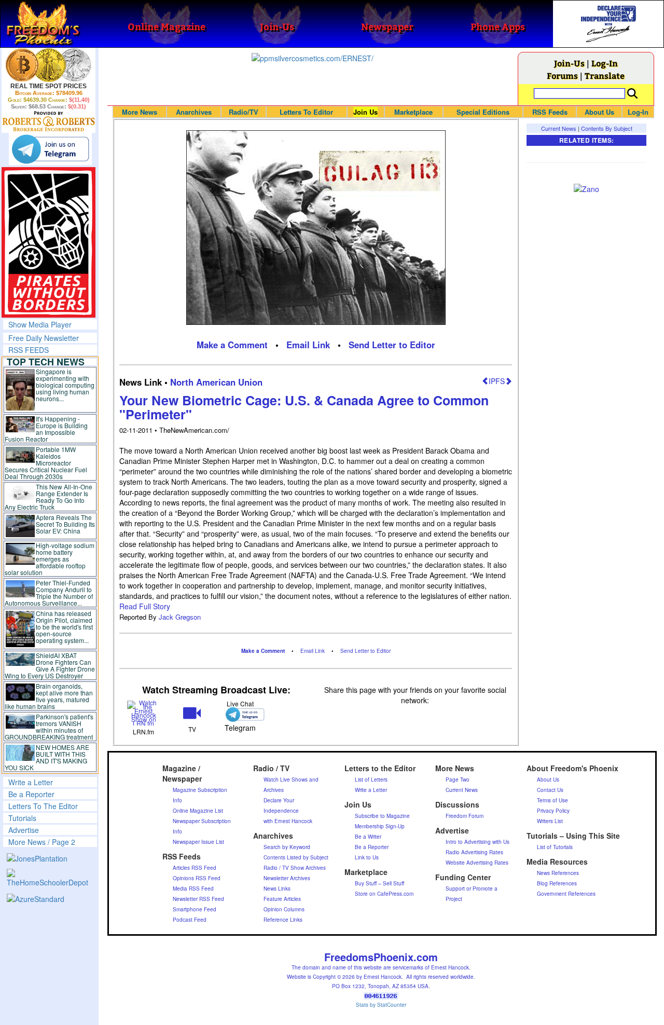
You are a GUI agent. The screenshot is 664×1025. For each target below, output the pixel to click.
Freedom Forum (464, 815)
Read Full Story (144, 606)
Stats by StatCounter (381, 1004)
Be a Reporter (31, 794)
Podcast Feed (189, 919)
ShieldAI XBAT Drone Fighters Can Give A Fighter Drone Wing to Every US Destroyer (50, 665)
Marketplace (413, 112)
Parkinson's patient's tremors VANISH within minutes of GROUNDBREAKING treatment (49, 726)
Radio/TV (243, 112)
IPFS (497, 381)
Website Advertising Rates (477, 862)
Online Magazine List (198, 810)
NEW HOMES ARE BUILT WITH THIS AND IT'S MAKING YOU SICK (47, 757)
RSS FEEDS (28, 350)
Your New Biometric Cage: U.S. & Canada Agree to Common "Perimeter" (304, 407)
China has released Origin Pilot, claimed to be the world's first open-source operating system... (64, 627)
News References (558, 873)
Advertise (23, 830)
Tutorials (22, 818)
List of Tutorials (555, 847)
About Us (599, 112)
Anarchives (194, 112)
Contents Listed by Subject (296, 857)
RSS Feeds (550, 112)
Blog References (557, 883)
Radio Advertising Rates (474, 852)
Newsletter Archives (287, 878)
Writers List (550, 821)
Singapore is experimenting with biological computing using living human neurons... (65, 385)
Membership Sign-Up (380, 826)
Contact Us (550, 790)
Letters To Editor (306, 112)
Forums (562, 75)
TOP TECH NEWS (46, 361)
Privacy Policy (553, 810)
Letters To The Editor (43, 806)
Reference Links (283, 919)
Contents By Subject (606, 128)
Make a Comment (232, 344)
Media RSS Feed (193, 888)
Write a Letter (30, 782)
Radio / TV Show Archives (295, 867)
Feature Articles (282, 899)
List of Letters (371, 779)
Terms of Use (552, 800)
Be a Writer (368, 836)
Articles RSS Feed (194, 867)
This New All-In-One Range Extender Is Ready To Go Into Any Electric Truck (48, 496)
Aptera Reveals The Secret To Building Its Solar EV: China (65, 524)
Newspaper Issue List (198, 841)
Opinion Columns (284, 909)
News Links (277, 888)
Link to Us (367, 857)
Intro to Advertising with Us (477, 841)
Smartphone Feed (194, 909)
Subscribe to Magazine (382, 815)
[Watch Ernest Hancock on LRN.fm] (143, 711)
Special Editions (483, 112)
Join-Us (569, 63)
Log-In (604, 63)
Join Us (365, 112)
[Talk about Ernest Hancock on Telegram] (240, 714)
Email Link (308, 344)
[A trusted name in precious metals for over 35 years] (48, 121)
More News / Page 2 (41, 842)
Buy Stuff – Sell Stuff (379, 883)
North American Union (216, 382)
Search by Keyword (287, 847)
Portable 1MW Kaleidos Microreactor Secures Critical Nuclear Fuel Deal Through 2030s (46, 463)
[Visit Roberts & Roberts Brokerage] (48, 65)
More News (139, 112)
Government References (566, 893)
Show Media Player (40, 324)
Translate (605, 75)
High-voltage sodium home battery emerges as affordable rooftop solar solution (49, 559)
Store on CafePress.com (384, 893)
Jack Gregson (180, 617)
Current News (558, 128)
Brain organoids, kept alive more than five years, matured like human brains (49, 695)
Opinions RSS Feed (196, 878)
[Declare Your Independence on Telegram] (50, 149)
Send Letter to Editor (392, 344)
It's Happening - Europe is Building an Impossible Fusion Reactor (46, 428)
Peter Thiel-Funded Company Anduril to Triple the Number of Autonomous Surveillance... (49, 592)
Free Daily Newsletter (43, 338)
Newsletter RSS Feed (198, 899)
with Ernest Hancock (288, 821)
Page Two (457, 779)
